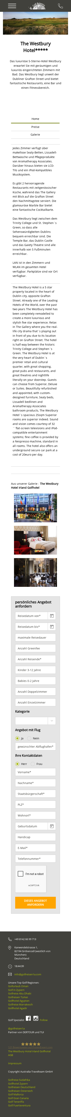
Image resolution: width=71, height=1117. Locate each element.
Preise (35, 127)
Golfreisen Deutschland (21, 1087)
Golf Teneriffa (16, 1101)
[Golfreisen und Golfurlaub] (37, 5)
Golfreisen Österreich (20, 1091)
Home (35, 119)
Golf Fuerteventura (19, 1105)
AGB (10, 1055)
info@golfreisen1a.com (27, 974)
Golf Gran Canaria (18, 1098)
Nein (36, 738)
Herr (24, 764)
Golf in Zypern (16, 990)
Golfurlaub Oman (18, 986)
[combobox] (35, 721)
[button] (14, 23)
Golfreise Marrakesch (20, 1004)
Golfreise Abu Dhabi (19, 993)
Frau (39, 764)
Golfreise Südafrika (19, 1080)
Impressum (14, 1063)
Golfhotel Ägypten (18, 1000)
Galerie (35, 134)
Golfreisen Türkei (18, 997)
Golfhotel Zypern (18, 1083)
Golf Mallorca (15, 1094)
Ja (22, 738)
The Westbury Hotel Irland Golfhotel (29, 1051)
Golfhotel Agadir (17, 1008)
